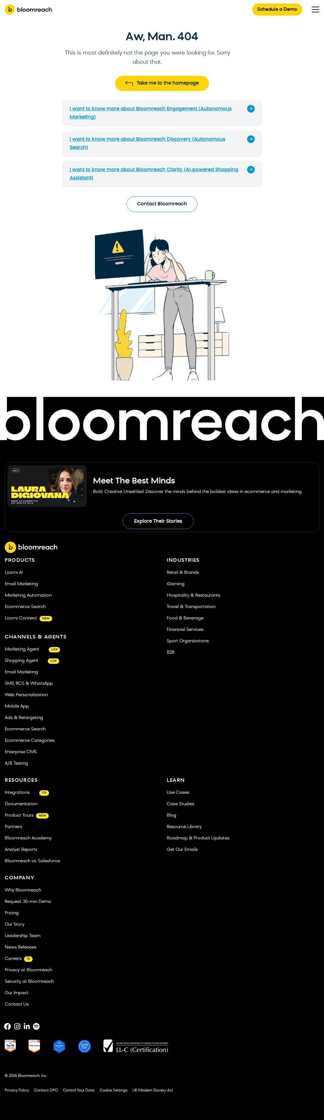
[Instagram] (17, 1026)
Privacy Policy (17, 1090)
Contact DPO (46, 1090)
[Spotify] (36, 1026)
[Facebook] (7, 1026)
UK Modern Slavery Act (153, 1090)
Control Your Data (79, 1090)
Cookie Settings (114, 1090)
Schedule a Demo (277, 9)
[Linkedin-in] (26, 1026)
